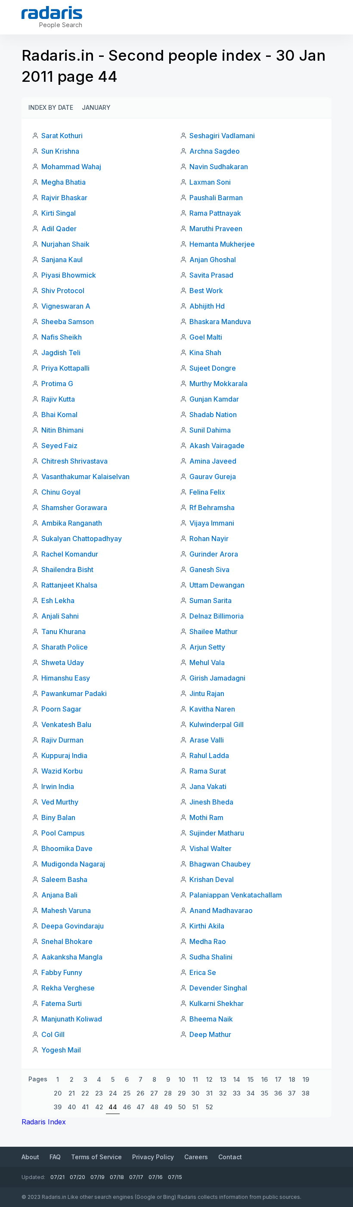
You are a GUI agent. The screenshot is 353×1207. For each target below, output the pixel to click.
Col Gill (53, 1034)
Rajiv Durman (62, 740)
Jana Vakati (207, 786)
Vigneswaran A (65, 306)
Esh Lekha (57, 600)
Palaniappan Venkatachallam (235, 895)
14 (236, 1079)
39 (58, 1107)
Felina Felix (207, 492)
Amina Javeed (212, 461)
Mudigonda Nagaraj (73, 864)
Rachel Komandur (69, 554)
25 (126, 1093)
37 (292, 1093)
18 (292, 1079)
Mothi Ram (206, 817)
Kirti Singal (58, 213)
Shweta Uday (62, 662)
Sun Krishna (60, 151)
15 (251, 1079)
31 (209, 1093)
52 (209, 1107)
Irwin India (57, 786)
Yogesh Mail (61, 1050)
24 (113, 1093)
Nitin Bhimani (62, 430)
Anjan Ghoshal (212, 259)
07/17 (136, 1177)
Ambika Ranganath (71, 523)
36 (278, 1093)
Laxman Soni (210, 182)
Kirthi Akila (206, 926)
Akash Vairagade (217, 445)
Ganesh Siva (209, 569)
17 (278, 1079)
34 (251, 1093)
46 (127, 1107)
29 (182, 1093)
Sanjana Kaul (62, 259)
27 (154, 1093)
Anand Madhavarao (221, 910)
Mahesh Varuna (66, 910)
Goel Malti (205, 337)
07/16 (156, 1177)
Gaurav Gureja (212, 476)
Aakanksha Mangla (71, 957)
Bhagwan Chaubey (220, 864)
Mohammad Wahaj (71, 166)
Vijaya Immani (211, 523)
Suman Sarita (210, 600)
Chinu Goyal (61, 492)
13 (223, 1079)
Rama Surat (207, 771)
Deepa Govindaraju (72, 926)
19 (306, 1079)
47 (140, 1107)
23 (99, 1093)
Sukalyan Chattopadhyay (81, 538)
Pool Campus (62, 833)
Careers (196, 1157)
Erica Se (202, 972)
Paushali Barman (216, 197)
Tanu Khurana (63, 631)
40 (72, 1107)
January (96, 107)
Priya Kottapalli (65, 368)
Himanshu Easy (65, 678)
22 (85, 1093)
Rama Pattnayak (215, 213)
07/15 (175, 1177)
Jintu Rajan (206, 693)
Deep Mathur (210, 1034)
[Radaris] (52, 12)
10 (182, 1079)
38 (306, 1093)
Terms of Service (96, 1157)
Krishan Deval (211, 879)
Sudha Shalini (210, 957)
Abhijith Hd (207, 306)
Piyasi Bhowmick (68, 275)
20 (58, 1093)
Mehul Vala (207, 662)
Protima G (57, 383)
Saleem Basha (64, 879)
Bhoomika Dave (67, 848)
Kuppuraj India (64, 755)
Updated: (33, 1177)
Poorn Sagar (61, 709)
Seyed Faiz (59, 445)
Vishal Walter (210, 848)
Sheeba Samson (67, 321)
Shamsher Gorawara (74, 507)
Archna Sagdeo (214, 151)
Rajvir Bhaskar (64, 197)
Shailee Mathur (213, 631)
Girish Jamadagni (217, 678)
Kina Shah (205, 352)
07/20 (77, 1177)
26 (140, 1093)
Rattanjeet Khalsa (69, 585)
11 (195, 1079)
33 (237, 1093)
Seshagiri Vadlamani (222, 135)
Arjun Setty (207, 647)
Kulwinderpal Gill (216, 724)
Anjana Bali (59, 895)
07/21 (57, 1177)
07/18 (117, 1177)
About (30, 1157)
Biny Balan (58, 817)
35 (264, 1093)
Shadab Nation (213, 414)
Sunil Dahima (210, 430)
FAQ (55, 1157)
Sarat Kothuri (62, 135)
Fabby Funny (61, 972)
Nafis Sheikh (61, 337)
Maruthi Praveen (215, 228)
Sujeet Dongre (212, 368)
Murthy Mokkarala (218, 383)
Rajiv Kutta (58, 399)
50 (182, 1107)
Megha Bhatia (63, 182)
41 (85, 1107)
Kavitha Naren (212, 709)
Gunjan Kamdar (214, 399)
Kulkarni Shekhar (216, 1003)
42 (99, 1107)
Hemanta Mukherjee (222, 244)
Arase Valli (206, 740)
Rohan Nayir (209, 538)
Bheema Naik (211, 1019)
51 (195, 1107)
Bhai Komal (59, 414)
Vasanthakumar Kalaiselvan (85, 476)
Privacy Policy (153, 1157)
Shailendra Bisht (67, 569)
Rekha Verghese (68, 988)
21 (71, 1093)
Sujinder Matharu (216, 833)
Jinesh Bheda (211, 802)
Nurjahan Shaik (65, 244)
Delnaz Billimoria (216, 616)
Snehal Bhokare (67, 941)
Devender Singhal (218, 988)
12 (209, 1079)
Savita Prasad (211, 275)
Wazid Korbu (62, 771)
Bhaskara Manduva (220, 321)
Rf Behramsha (212, 507)
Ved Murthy (59, 802)
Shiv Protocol (62, 290)
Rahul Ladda (209, 755)
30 (195, 1093)
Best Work (206, 290)
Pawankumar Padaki (74, 693)
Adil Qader (59, 228)
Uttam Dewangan (217, 585)
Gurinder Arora (213, 554)
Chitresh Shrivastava (74, 461)
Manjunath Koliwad (71, 1019)
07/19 (97, 1177)
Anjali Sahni (60, 616)
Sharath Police (64, 647)
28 (168, 1093)
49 (168, 1107)
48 (154, 1107)
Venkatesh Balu (66, 724)
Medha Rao (207, 941)
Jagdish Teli (61, 352)
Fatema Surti (61, 1003)
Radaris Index (44, 1121)
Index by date (50, 107)
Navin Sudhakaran (218, 166)
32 (223, 1093)
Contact (230, 1157)
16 (264, 1079)
